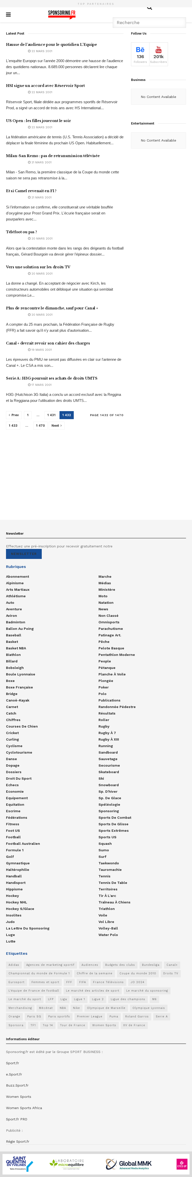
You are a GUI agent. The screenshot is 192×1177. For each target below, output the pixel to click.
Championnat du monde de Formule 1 (39, 973)
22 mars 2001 (41, 51)
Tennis (104, 876)
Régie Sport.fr (17, 1141)
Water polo (108, 935)
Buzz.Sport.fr (17, 1085)
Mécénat (46, 1008)
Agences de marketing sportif (50, 965)
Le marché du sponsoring (147, 990)
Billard (12, 661)
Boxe (10, 681)
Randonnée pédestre (117, 707)
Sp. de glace (109, 798)
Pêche (104, 642)
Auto (10, 603)
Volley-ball (108, 928)
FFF (69, 982)
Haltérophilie (17, 870)
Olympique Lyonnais (148, 1008)
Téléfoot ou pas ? (21, 232)
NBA (63, 1008)
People (104, 661)
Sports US (107, 837)
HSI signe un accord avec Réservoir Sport (45, 85)
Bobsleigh (15, 668)
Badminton (15, 622)
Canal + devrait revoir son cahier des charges (48, 343)
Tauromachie (110, 870)
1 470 (40, 425)
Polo (102, 694)
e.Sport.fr (14, 1074)
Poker (103, 687)
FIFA (82, 982)
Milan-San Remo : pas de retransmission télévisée (53, 156)
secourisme (109, 765)
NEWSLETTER (24, 554)
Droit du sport (19, 778)
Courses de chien (22, 726)
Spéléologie (109, 804)
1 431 (51, 415)
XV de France (134, 1025)
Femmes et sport (45, 982)
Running (105, 746)
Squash (105, 844)
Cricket (12, 733)
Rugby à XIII (108, 739)
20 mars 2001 (41, 238)
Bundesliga (151, 965)
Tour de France (72, 1025)
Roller (103, 720)
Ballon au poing (20, 629)
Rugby (104, 726)
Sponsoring (108, 811)
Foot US (13, 831)
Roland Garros (137, 1016)
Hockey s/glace (20, 909)
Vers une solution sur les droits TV (38, 267)
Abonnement (17, 576)
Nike (76, 1008)
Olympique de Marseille (106, 1008)
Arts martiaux (18, 589)
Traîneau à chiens (114, 902)
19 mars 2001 (41, 349)
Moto (103, 596)
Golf (10, 857)
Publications (109, 700)
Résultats (107, 713)
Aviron (11, 616)
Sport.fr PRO (16, 1119)
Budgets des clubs (120, 965)
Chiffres (13, 720)
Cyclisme (14, 746)
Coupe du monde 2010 (138, 973)
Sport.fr (12, 1063)
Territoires (108, 889)
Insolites (14, 915)
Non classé (108, 616)
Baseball (13, 635)
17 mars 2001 (41, 385)
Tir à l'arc (107, 896)
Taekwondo (108, 863)
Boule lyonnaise (20, 674)
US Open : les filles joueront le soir (38, 121)
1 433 (13, 425)
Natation (106, 603)
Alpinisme (15, 583)
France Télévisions (108, 982)
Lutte (11, 941)
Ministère (106, 589)
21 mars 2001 (41, 162)
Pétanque (107, 668)
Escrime (13, 811)
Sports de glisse (113, 824)
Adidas (13, 965)
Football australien (23, 844)
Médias (104, 583)
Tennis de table (112, 883)
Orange (14, 1016)
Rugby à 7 (107, 733)
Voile (102, 915)
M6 (154, 999)
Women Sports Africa (24, 1108)
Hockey (12, 896)
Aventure (14, 609)
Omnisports (109, 622)
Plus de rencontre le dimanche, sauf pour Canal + (52, 308)
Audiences (90, 965)
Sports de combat (114, 817)
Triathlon (106, 909)
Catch (11, 713)
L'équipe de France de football (33, 990)
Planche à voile (112, 674)
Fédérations (16, 817)
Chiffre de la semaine (94, 973)
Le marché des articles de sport (92, 990)
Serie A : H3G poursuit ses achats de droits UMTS (52, 378)
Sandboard (108, 752)
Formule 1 (15, 850)
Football (13, 837)
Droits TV (170, 973)
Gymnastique (18, 863)
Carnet (12, 707)
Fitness (12, 824)
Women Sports (104, 1025)
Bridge (12, 694)
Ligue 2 (98, 999)
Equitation (15, 804)
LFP (51, 999)
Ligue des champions (128, 999)
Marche (105, 576)
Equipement (17, 798)
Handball (14, 876)
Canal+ (172, 965)
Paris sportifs (59, 1016)
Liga (63, 999)
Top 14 (48, 1025)
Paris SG (34, 1016)
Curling (12, 739)
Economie (15, 791)
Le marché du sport (24, 999)
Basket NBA (16, 648)
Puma (114, 1016)
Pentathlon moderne (116, 655)
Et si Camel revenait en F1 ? (31, 191)
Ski (101, 778)
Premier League (89, 1016)
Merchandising (20, 1008)
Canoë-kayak (17, 700)
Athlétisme (16, 596)
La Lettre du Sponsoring (28, 928)
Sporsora (16, 1025)
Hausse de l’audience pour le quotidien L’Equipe (51, 44)
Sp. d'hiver (108, 791)
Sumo (103, 850)
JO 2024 (137, 982)
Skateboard (108, 772)
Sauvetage (108, 759)
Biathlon (13, 655)
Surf (102, 857)
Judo (10, 922)
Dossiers (14, 772)
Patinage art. (109, 635)
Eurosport (16, 982)
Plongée (105, 681)
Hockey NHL (16, 902)
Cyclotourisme (19, 752)
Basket (12, 642)
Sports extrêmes (113, 831)
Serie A (162, 1016)
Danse (11, 759)
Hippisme (14, 889)
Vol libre (106, 922)
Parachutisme (110, 629)
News (103, 609)
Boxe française (19, 687)
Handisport (16, 883)
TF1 (33, 1025)
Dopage (13, 765)
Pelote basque (111, 648)
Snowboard (108, 785)
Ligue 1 (79, 999)
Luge (10, 935)
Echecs (12, 785)
